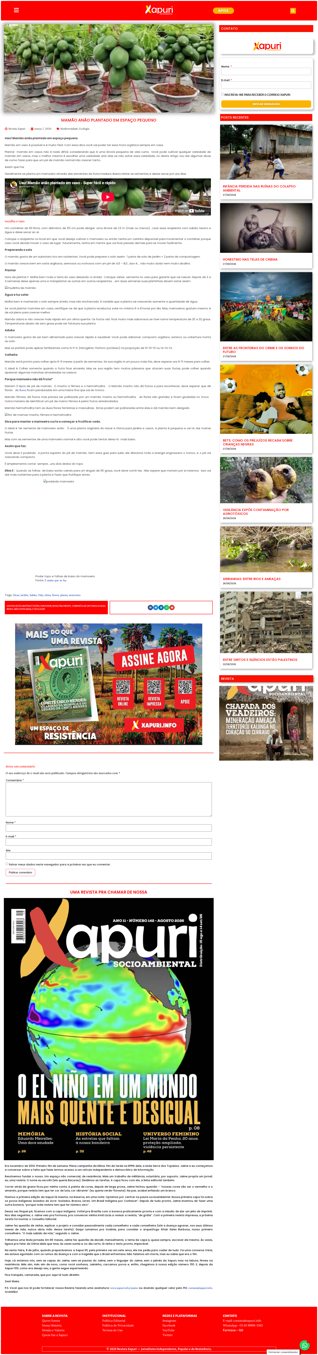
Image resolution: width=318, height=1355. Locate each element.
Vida (40, 595)
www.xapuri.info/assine (124, 1288)
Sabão (33, 595)
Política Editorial (113, 1320)
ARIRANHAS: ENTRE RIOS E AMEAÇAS (252, 579)
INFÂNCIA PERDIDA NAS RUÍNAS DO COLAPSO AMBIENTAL (259, 188)
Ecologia (84, 128)
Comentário (15, 780)
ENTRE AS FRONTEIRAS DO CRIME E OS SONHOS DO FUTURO (263, 350)
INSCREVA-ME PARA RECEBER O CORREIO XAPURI (257, 94)
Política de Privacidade (118, 1325)
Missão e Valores (53, 1330)
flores (22, 390)
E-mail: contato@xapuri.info (242, 1320)
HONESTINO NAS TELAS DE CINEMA (250, 259)
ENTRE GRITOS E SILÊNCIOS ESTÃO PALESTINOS (260, 659)
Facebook (168, 1325)
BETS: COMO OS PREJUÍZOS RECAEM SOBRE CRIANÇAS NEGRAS (258, 442)
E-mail (11, 836)
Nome (11, 822)
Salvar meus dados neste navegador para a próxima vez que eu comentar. (60, 864)
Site (8, 850)
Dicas (16, 595)
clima (47, 595)
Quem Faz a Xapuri (55, 1335)
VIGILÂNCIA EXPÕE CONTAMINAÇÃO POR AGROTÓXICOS (256, 511)
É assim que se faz (55, 580)
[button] (293, 11)
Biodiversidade (69, 128)
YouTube (168, 1330)
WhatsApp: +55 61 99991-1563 (243, 1325)
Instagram (169, 1320)
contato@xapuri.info (200, 1288)
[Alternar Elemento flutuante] (305, 1345)
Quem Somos (51, 1320)
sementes (74, 595)
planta (64, 595)
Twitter (167, 1335)
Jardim (24, 595)
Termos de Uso (112, 1330)
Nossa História (51, 1325)
